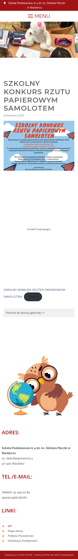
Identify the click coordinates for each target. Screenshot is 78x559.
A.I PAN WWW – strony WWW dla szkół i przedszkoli (45, 555)
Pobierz (33, 296)
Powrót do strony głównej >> (25, 312)
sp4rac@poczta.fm (14, 497)
